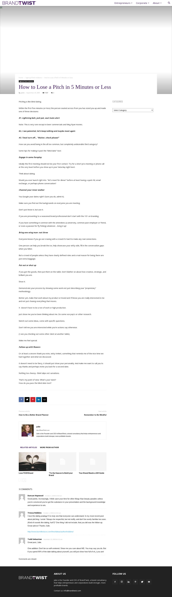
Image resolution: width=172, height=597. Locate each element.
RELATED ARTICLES (28, 447)
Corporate (141, 3)
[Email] (44, 399)
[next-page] (24, 480)
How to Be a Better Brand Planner (34, 415)
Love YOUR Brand (26, 473)
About (156, 3)
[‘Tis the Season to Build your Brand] (62, 461)
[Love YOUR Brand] (32, 461)
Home (21, 78)
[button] (169, 3)
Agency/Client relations (34, 78)
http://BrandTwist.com (42, 430)
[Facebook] (21, 399)
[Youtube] (148, 581)
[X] (27, 399)
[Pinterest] (32, 399)
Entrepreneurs (122, 3)
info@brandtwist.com (72, 590)
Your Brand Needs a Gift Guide (91, 473)
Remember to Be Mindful (95, 415)
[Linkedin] (38, 399)
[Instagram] (121, 581)
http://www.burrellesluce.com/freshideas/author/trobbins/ (51, 532)
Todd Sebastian (35, 539)
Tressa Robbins (35, 513)
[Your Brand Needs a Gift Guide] (92, 461)
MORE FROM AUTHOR (49, 447)
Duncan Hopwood (35, 495)
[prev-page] (20, 480)
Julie (22, 93)
